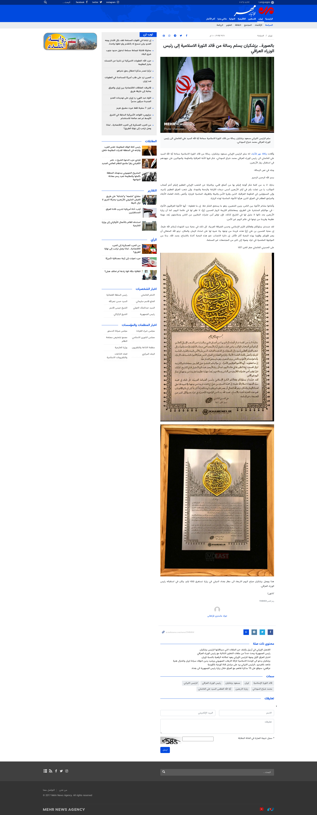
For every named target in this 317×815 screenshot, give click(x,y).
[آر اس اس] (50, 771)
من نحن (63, 790)
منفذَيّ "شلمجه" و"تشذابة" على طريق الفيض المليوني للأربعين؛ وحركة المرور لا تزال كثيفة (121, 200)
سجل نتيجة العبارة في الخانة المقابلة (256, 738)
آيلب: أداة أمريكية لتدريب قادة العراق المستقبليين (123, 210)
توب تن (148, 34)
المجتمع (248, 25)
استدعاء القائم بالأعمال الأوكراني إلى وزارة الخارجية (121, 224)
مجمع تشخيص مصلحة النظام (116, 339)
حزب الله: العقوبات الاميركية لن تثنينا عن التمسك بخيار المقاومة (127, 62)
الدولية (232, 19)
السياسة (269, 25)
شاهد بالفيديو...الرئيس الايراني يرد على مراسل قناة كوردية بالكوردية (239, 665)
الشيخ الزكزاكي (120, 314)
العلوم (229, 25)
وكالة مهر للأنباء (259, 154)
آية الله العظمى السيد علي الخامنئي (214, 689)
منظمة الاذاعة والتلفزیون (143, 347)
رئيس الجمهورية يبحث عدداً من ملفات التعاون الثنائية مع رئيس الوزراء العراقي (233, 653)
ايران (247, 683)
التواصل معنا (49, 790)
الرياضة (220, 25)
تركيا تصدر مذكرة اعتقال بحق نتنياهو (134, 71)
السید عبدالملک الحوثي (144, 308)
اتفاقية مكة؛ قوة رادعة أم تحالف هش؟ (123, 271)
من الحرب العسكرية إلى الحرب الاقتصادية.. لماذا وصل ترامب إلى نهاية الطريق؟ (128, 126)
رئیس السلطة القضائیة (116, 295)
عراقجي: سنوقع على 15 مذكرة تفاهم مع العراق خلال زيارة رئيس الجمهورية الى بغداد (231, 668)
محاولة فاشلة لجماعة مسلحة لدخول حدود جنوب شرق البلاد (128, 52)
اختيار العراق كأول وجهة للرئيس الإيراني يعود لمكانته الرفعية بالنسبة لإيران (236, 657)
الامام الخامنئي (148, 295)
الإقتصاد (258, 25)
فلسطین (252, 19)
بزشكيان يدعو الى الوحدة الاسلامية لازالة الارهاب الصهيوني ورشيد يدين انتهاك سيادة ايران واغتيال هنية (221, 661)
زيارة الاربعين (242, 689)
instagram (111, 2)
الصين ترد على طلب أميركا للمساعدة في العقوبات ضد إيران (128, 79)
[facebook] (56, 771)
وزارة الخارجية (121, 347)
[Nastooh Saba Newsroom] (269, 809)
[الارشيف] (45, 771)
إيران (260, 19)
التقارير (152, 190)
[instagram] (66, 771)
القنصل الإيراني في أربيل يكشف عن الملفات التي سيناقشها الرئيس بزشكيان (235, 650)
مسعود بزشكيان (232, 683)
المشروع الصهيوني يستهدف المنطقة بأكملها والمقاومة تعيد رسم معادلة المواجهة (124, 176)
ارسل (165, 750)
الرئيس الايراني (191, 683)
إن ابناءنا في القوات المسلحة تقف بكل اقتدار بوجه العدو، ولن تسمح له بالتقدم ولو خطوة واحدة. (128, 42)
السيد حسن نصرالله (118, 301)
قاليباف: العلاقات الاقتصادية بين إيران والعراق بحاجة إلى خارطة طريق (130, 89)
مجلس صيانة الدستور (117, 331)
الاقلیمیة (242, 19)
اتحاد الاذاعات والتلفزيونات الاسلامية (117, 355)
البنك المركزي (148, 354)
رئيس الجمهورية (147, 314)
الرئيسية (269, 19)
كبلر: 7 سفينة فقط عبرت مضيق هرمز (133, 108)
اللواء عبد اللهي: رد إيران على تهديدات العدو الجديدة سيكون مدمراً (130, 99)
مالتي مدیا (222, 19)
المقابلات (151, 141)
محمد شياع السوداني (262, 689)
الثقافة (238, 25)
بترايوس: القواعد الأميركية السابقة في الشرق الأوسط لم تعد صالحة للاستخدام (130, 116)
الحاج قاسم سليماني (145, 301)
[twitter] (61, 771)
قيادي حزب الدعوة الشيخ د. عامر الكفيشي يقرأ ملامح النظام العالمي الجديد (121, 161)
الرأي (154, 239)
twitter (95, 2)
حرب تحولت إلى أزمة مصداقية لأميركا (123, 258)
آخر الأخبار (210, 19)
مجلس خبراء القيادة (145, 331)
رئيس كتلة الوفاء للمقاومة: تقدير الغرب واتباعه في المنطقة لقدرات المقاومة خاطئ (121, 148)
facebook (80, 2)
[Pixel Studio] (259, 809)
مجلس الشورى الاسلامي (143, 337)
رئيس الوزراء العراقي (211, 683)
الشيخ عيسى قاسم (118, 308)
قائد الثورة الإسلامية (263, 683)
